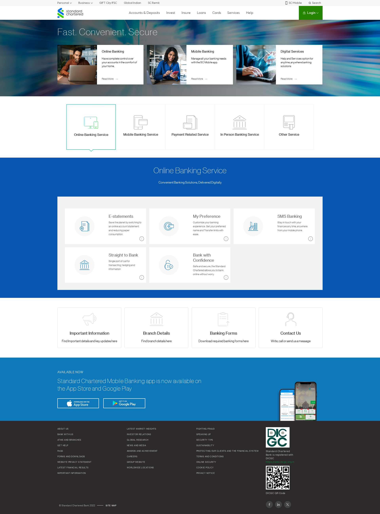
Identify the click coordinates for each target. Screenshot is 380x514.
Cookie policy (205, 468)
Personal (63, 3)
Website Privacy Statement (74, 462)
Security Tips (204, 440)
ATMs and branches (69, 440)
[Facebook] (269, 504)
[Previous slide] (63, 64)
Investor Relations (139, 434)
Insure (186, 13)
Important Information (71, 473)
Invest (170, 13)
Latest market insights (141, 429)
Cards (216, 13)
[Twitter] (287, 504)
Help (249, 13)
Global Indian (132, 3)
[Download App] (78, 403)
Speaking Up (203, 434)
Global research (137, 440)
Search (316, 3)
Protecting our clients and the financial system (227, 451)
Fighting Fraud (205, 429)
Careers (132, 457)
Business (84, 3)
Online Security (206, 462)
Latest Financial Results (73, 468)
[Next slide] (316, 64)
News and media (136, 446)
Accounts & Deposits (144, 13)
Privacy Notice (205, 473)
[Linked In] (278, 504)
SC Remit (154, 3)
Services (233, 13)
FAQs (60, 451)
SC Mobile (295, 3)
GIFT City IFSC (108, 3)
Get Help (62, 446)
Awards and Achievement (142, 451)
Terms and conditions (210, 457)
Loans (201, 13)
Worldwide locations (140, 468)
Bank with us (65, 434)
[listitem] (100, 64)
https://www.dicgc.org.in (280, 462)
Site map (111, 506)
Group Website (136, 462)
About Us (63, 429)
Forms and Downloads (71, 457)
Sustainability (205, 446)
